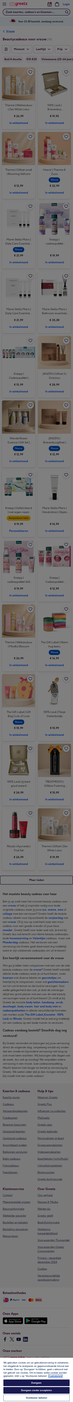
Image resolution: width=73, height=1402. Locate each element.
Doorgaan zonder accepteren (36, 1390)
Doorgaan (36, 1383)
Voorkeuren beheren (36, 1398)
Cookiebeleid (55, 1376)
